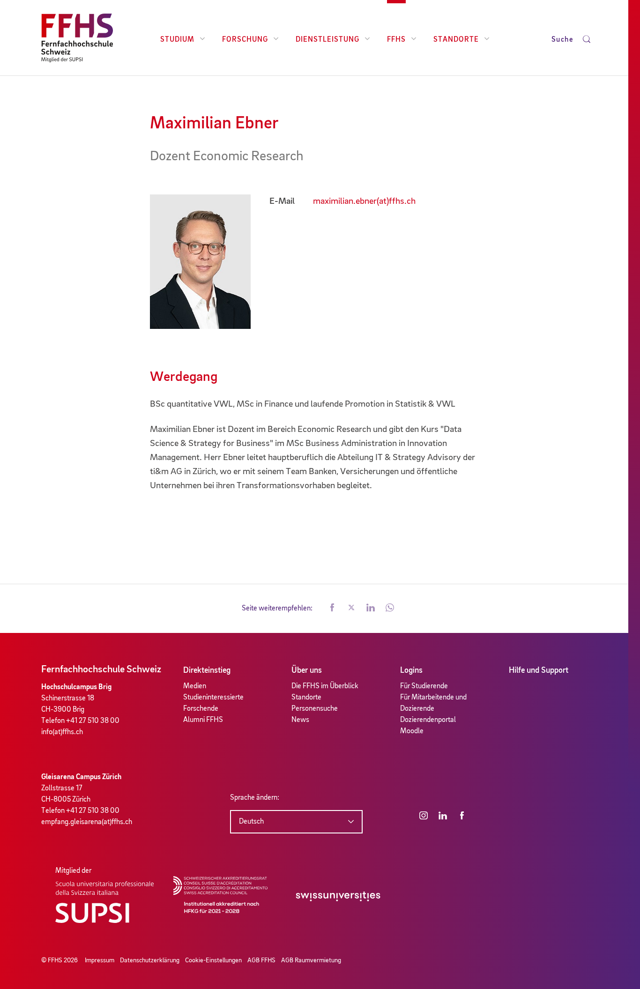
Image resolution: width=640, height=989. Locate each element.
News (300, 720)
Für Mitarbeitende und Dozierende (433, 703)
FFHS (396, 40)
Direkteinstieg (207, 670)
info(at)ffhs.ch (62, 732)
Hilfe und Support (538, 670)
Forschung (245, 40)
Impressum (99, 960)
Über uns (306, 670)
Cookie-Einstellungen (213, 960)
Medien (194, 686)
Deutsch (251, 821)
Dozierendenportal (428, 720)
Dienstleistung (327, 40)
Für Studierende (424, 686)
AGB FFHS (261, 960)
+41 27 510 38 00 (92, 721)
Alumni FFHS (203, 720)
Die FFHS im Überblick (324, 686)
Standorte (456, 40)
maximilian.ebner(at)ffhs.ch (364, 201)
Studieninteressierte (213, 697)
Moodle (412, 731)
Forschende (200, 709)
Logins (411, 670)
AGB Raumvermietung (311, 960)
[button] (332, 608)
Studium (177, 40)
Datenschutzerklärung (149, 960)
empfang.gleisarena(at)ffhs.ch (86, 822)
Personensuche (314, 709)
